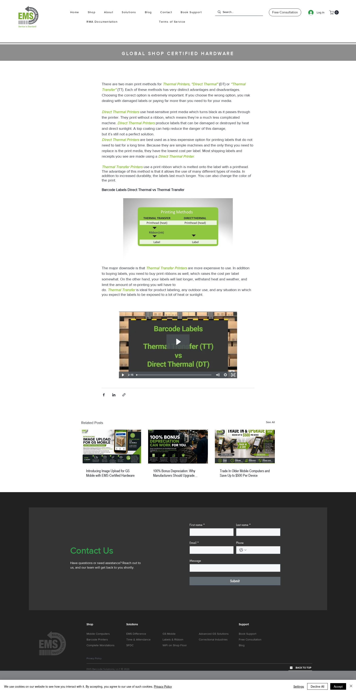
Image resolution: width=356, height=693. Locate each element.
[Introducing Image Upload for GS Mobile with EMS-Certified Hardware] (111, 446)
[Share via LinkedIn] (114, 395)
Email (194, 542)
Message (195, 560)
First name (197, 525)
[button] (129, 12)
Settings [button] (298, 686)
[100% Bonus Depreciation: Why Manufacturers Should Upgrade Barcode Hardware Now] (178, 447)
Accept (338, 686)
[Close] (351, 686)
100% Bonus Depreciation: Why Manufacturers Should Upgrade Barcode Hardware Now (174, 473)
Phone (240, 542)
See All (270, 422)
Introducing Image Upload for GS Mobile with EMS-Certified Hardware (110, 473)
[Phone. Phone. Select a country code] (243, 550)
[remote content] (178, 345)
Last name (243, 525)
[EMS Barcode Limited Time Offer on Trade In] (245, 446)
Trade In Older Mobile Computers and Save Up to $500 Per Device (245, 473)
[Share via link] (124, 395)
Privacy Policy (163, 686)
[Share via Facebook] (104, 395)
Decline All (317, 686)
